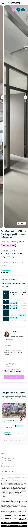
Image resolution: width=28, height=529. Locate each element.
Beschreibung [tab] (7, 283)
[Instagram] (9, 471)
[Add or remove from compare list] (19, 433)
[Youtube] (6, 471)
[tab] (14, 10)
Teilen (5, 265)
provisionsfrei (5, 405)
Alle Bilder (21, 223)
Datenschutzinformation (13, 477)
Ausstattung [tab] (17, 283)
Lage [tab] (23, 283)
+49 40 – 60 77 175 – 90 (9, 463)
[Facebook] (2, 471)
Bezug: (10, 415)
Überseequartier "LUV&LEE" (13, 420)
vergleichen (15, 262)
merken (6, 262)
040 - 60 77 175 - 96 (15, 334)
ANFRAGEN (14, 377)
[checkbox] (2, 515)
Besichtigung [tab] (13, 280)
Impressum (24, 477)
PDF (23, 262)
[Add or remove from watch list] (22, 433)
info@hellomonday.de (9, 466)
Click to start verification (15, 371)
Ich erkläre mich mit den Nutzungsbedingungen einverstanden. (12, 365)
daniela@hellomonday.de (17, 336)
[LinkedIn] (12, 471)
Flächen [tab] (5, 280)
